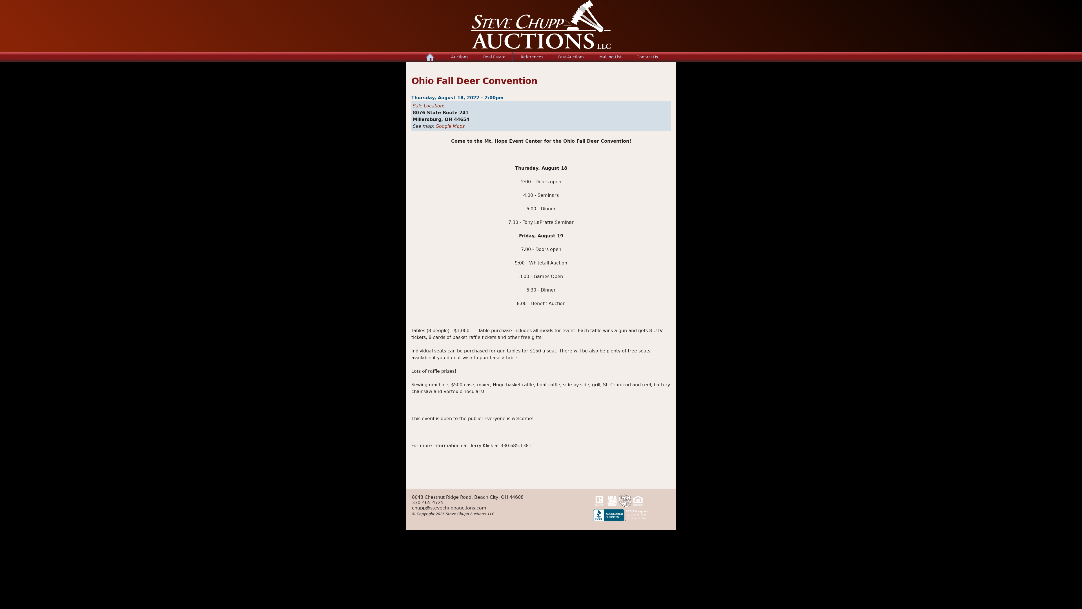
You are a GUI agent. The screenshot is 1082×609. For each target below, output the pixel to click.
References (532, 57)
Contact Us (647, 57)
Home (430, 57)
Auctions (459, 57)
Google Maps (450, 126)
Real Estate (494, 57)
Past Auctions (571, 57)
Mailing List (610, 57)
